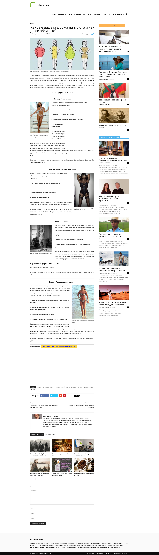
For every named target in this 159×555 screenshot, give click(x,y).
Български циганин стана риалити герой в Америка (110, 235)
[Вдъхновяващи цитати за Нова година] (62, 445)
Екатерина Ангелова (38, 33)
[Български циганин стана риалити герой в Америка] (114, 224)
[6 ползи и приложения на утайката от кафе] (84, 465)
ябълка (33, 389)
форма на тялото (88, 387)
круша (39, 387)
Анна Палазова (103, 79)
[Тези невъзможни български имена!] (114, 90)
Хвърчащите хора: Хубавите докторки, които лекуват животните (44, 406)
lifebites (101, 162)
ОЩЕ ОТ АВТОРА (50, 435)
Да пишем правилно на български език (112, 26)
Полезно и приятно (115, 14)
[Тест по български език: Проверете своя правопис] (114, 37)
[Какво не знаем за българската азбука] (114, 115)
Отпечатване (87, 396)
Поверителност (100, 553)
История (77, 14)
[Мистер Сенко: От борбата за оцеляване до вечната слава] (40, 445)
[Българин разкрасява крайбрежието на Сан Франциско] (114, 186)
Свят (69, 14)
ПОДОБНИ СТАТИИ (37, 435)
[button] (126, 14)
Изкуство (86, 14)
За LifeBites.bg (90, 553)
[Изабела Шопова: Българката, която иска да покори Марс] (114, 292)
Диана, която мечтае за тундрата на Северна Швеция (112, 269)
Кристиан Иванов (104, 307)
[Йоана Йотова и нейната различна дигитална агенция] (84, 445)
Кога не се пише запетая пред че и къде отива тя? (81, 406)
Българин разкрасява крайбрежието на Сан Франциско (109, 198)
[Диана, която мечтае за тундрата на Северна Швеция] (114, 258)
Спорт (104, 14)
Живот (52, 14)
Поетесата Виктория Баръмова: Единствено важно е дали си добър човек (113, 74)
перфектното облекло (48, 387)
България (61, 14)
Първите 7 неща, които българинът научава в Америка (113, 159)
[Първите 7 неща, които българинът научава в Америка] (114, 148)
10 (127, 51)
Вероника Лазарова (104, 104)
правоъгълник (60, 387)
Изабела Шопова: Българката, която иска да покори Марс (112, 303)
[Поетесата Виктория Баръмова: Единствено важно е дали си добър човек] (114, 62)
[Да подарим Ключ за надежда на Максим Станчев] (62, 465)
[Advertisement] (80, 135)
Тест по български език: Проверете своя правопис (110, 48)
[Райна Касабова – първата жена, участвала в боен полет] (40, 465)
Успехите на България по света (109, 137)
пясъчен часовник (71, 387)
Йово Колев (102, 203)
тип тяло (80, 387)
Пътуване (96, 14)
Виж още (113, 320)
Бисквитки (108, 553)
